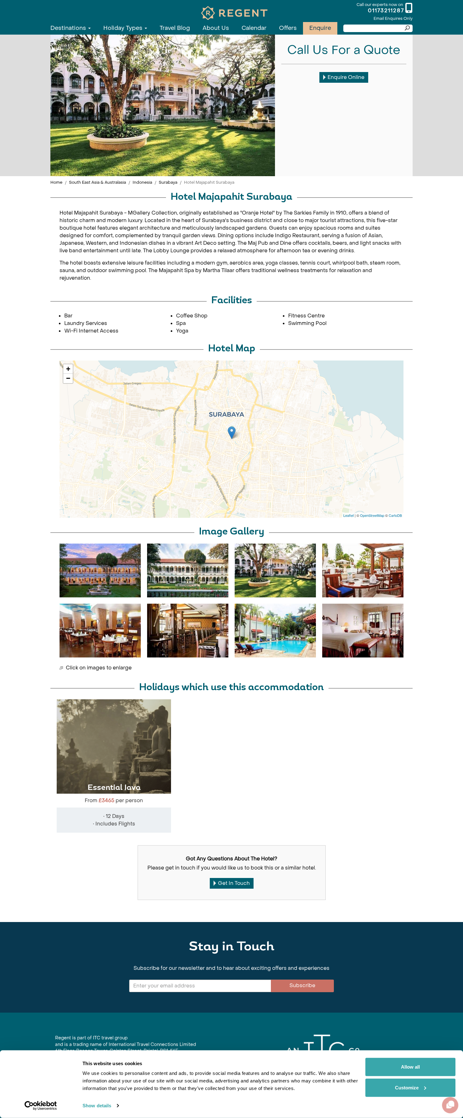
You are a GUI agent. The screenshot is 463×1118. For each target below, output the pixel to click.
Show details (97, 1105)
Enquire (320, 28)
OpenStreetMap (372, 515)
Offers (288, 28)
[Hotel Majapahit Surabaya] (232, 432)
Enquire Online (346, 77)
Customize (407, 1087)
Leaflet (348, 515)
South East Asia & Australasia (97, 182)
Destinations (69, 28)
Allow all (410, 1067)
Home (56, 182)
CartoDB (395, 515)
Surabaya (168, 182)
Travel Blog (175, 28)
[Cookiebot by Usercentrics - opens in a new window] (40, 1105)
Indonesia (142, 182)
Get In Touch (234, 883)
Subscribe (302, 985)
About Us (216, 28)
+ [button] (68, 369)
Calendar (254, 28)
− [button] (68, 378)
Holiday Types (123, 28)
